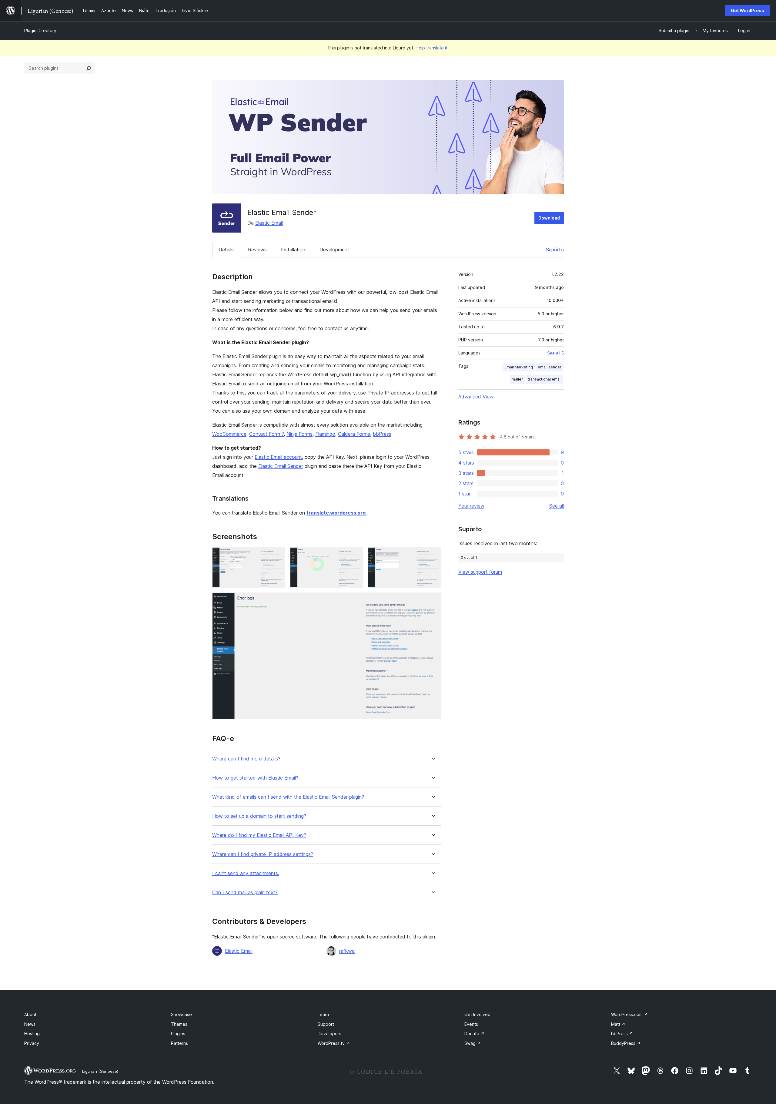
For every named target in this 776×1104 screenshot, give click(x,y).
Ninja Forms (299, 434)
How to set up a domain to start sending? (259, 816)
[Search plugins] (88, 68)
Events (471, 1024)
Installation (293, 250)
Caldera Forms (354, 434)
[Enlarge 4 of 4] (433, 601)
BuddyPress (626, 1043)
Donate (474, 1033)
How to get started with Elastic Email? (255, 778)
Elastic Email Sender (280, 466)
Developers (329, 1033)
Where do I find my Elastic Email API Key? (259, 835)
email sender (549, 367)
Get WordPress (747, 10)
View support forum (480, 572)
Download (549, 217)
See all (556, 506)
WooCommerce (229, 434)
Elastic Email (269, 223)
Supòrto (555, 250)
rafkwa (347, 951)
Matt (618, 1024)
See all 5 (555, 353)
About (30, 1014)
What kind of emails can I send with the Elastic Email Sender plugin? (288, 797)
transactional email (544, 379)
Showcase (181, 1014)
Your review (471, 506)
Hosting (32, 1033)
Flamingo (325, 434)
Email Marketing (518, 367)
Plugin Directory (40, 30)
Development (334, 250)
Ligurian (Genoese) (100, 1071)
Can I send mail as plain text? (245, 892)
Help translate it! (432, 47)
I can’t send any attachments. (245, 873)
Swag (472, 1043)
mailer (517, 379)
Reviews (257, 250)
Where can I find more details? (246, 759)
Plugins (178, 1033)
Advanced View (475, 397)
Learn (323, 1014)
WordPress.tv (334, 1043)
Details (226, 250)
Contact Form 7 (266, 434)
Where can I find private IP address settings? (262, 854)
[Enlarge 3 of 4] (433, 555)
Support (326, 1024)
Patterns (179, 1043)
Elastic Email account (278, 457)
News (29, 1024)
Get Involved (477, 1014)
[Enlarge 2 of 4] (355, 555)
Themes (179, 1024)
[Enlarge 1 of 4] (277, 555)
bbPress (382, 434)
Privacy (31, 1043)
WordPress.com (629, 1014)
